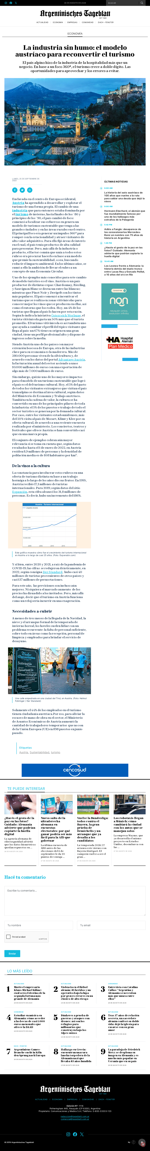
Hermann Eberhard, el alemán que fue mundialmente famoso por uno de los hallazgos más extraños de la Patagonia (124, 215)
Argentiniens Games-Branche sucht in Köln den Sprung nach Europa (29, 1052)
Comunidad (87, 22)
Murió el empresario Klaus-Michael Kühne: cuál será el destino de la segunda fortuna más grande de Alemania (29, 993)
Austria (18, 203)
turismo (21, 214)
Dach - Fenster (20, 1046)
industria (20, 210)
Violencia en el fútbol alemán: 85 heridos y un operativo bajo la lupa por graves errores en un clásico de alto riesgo (77, 993)
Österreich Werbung (66, 315)
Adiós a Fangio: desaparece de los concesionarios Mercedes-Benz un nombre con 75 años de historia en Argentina (123, 233)
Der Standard (53, 572)
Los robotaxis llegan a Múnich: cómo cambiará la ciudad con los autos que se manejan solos (129, 825)
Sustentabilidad (39, 752)
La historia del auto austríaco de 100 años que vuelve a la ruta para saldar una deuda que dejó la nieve (124, 197)
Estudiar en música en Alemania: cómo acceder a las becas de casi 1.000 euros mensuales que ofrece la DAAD (29, 1021)
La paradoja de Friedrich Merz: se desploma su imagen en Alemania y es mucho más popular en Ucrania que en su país (124, 1055)
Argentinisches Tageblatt (22, 1142)
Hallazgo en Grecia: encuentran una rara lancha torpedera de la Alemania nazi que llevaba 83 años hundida (76, 1055)
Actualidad (42, 22)
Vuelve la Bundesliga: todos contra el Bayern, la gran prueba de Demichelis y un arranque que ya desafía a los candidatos (92, 829)
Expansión (19, 491)
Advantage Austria (71, 359)
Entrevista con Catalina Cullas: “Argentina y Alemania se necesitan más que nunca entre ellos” (123, 993)
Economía (58, 22)
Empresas (72, 22)
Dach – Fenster (106, 22)
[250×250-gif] (119, 301)
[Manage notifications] (143, 1144)
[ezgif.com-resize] (119, 342)
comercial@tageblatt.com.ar (75, 1119)
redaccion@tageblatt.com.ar (75, 1116)
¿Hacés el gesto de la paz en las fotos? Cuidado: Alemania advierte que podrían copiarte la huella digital (123, 252)
